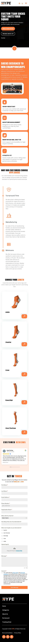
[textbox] (13, 518)
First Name (4, 485)
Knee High (9, 400)
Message (4, 556)
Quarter (8, 342)
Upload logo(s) (5, 544)
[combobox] (14, 518)
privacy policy (15, 572)
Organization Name (6, 509)
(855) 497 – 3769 (19, 482)
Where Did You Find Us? (7, 515)
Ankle (7, 312)
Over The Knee (10, 428)
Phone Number (5, 503)
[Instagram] (4, 637)
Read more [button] (5, 462)
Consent (3, 571)
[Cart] (22, 3)
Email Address (5, 497)
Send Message (14, 587)
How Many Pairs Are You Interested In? (11, 521)
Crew (7, 370)
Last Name (4, 491)
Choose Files (19, 550)
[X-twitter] (8, 637)
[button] (26, 3)
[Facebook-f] (11, 637)
